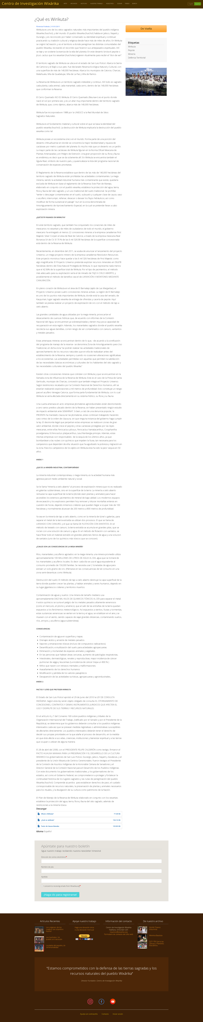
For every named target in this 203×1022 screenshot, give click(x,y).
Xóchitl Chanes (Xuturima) (155, 928)
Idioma (39, 831)
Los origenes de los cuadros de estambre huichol (54, 929)
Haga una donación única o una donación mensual (84, 928)
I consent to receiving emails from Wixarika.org (62, 886)
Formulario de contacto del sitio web (118, 934)
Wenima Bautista (155, 935)
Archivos (73, 3)
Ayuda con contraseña (89, 1014)
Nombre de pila (47, 867)
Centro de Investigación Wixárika (30, 3)
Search (134, 3)
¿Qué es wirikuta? (47, 820)
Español (197, 4)
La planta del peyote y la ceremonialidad (55, 946)
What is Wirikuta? (47, 814)
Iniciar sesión (118, 1014)
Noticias (83, 3)
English (191, 4)
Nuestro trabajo (96, 3)
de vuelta (146, 28)
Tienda (127, 3)
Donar (119, 3)
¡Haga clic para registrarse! (60, 894)
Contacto (105, 1014)
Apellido (44, 877)
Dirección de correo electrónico (53, 857)
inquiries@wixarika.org (118, 932)
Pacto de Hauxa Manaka (50, 826)
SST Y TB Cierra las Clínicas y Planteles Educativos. (156, 943)
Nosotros (109, 3)
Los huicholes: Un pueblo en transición (54, 938)
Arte (64, 3)
